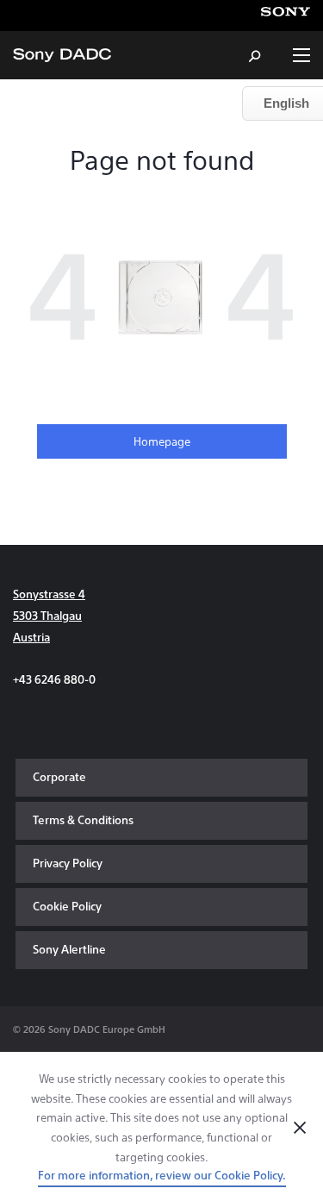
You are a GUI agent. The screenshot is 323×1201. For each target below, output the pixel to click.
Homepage (162, 441)
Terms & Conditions (83, 819)
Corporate (59, 776)
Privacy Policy (67, 862)
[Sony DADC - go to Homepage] (62, 55)
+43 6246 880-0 (54, 679)
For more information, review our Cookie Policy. (162, 1174)
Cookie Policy (67, 905)
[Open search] (256, 55)
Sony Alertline (69, 948)
